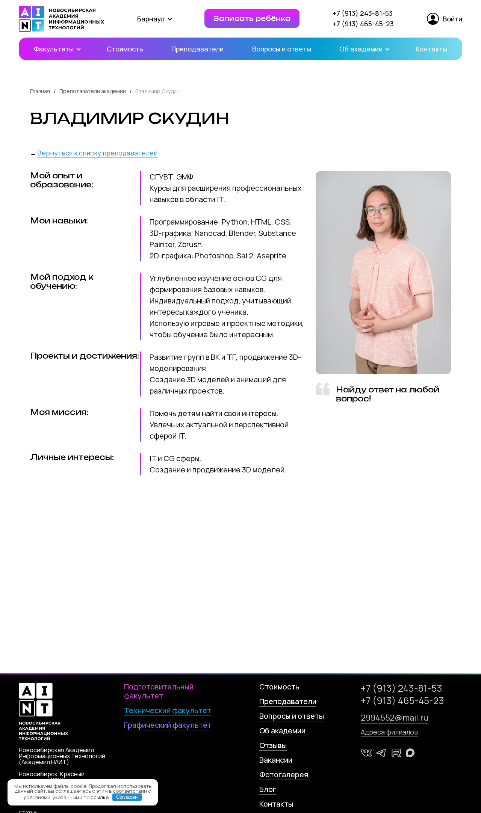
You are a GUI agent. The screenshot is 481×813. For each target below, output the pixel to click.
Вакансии (275, 760)
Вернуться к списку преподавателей (97, 152)
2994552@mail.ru (394, 717)
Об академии (361, 48)
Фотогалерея (283, 774)
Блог (267, 789)
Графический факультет (168, 725)
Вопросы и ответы (281, 48)
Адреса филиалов (389, 731)
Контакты (431, 48)
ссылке (100, 796)
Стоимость (125, 48)
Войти (452, 18)
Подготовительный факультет (159, 691)
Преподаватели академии (92, 91)
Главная (40, 91)
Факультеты (54, 48)
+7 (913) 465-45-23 (363, 23)
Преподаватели (197, 48)
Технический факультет (167, 710)
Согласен (127, 797)
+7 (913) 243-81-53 (363, 13)
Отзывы (273, 745)
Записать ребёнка (251, 18)
